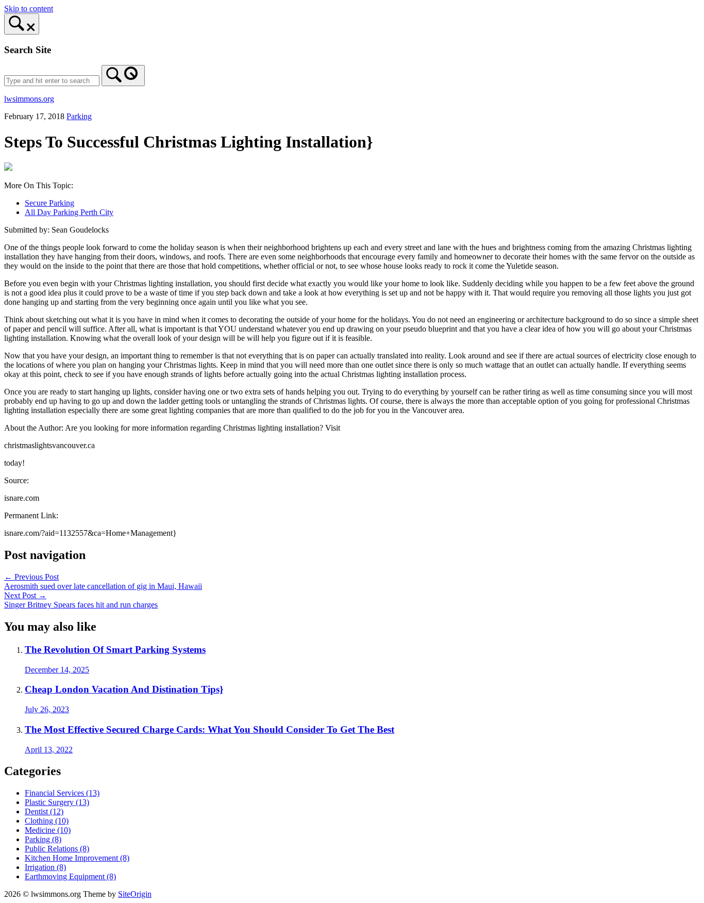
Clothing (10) (47, 820)
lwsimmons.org (29, 98)
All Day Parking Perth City (69, 212)
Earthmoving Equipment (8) (70, 876)
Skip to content (28, 8)
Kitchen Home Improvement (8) (77, 857)
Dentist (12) (44, 811)
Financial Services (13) (62, 793)
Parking (79, 116)
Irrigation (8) (45, 867)
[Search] (123, 75)
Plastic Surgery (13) (57, 802)
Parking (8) (43, 839)
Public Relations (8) (57, 848)
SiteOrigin (135, 894)
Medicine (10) (48, 830)
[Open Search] (21, 24)
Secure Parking (49, 203)
